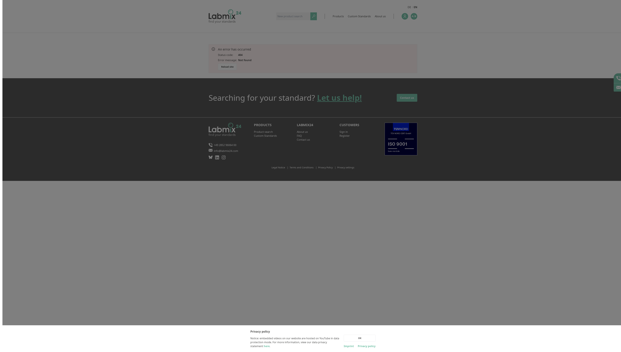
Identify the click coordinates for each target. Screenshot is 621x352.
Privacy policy (367, 346)
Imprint (349, 346)
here (267, 346)
